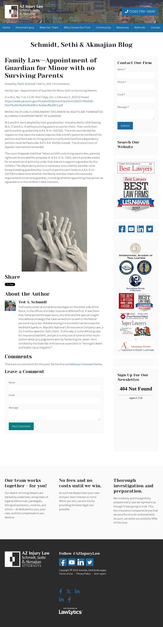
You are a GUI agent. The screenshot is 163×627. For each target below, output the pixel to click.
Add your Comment (82, 364)
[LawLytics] (71, 611)
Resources (122, 27)
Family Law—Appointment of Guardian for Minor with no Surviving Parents (51, 68)
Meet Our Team (49, 27)
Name (12, 382)
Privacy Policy (83, 573)
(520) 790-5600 (142, 11)
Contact (155, 27)
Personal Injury (25, 27)
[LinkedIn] (61, 599)
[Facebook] (69, 599)
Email (11, 395)
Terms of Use (66, 573)
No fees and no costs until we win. (80, 483)
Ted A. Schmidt (26, 83)
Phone (121, 82)
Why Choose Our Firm (77, 27)
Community (103, 27)
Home (6, 27)
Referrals (139, 27)
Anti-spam (100, 573)
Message (13, 407)
